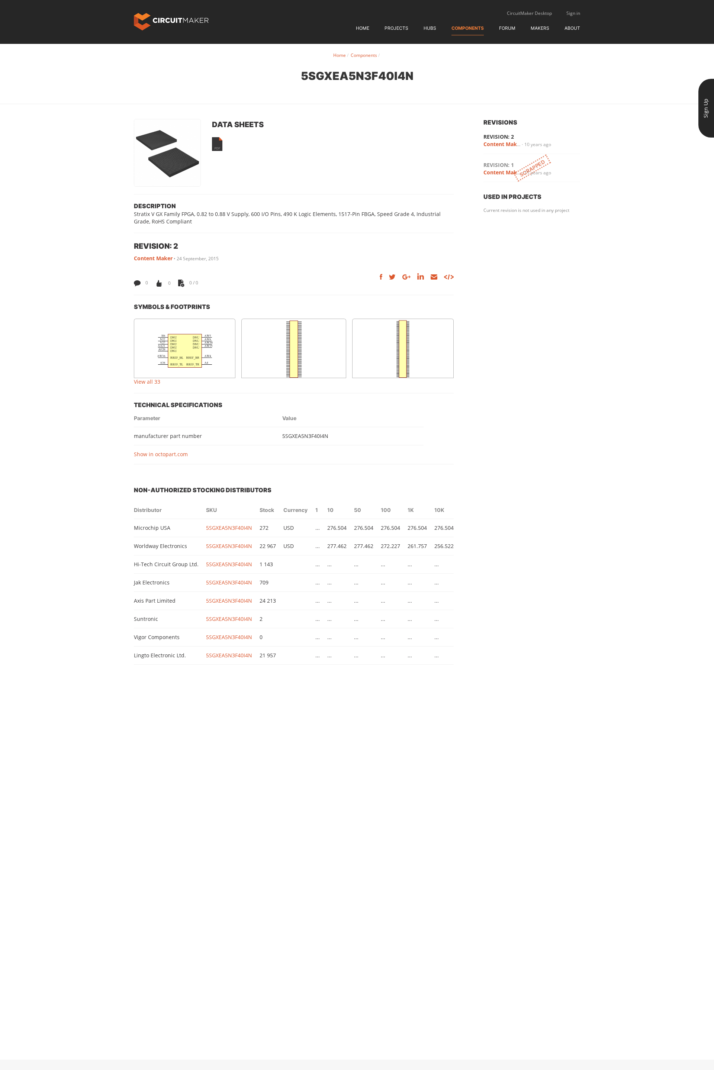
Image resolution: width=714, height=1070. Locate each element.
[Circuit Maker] (171, 21)
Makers (540, 28)
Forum (507, 28)
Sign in (573, 13)
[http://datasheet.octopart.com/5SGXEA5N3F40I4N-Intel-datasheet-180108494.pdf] (217, 144)
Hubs (430, 28)
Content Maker (153, 258)
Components (467, 28)
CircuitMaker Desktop (529, 13)
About (572, 28)
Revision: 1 (498, 164)
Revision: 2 (498, 136)
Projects (396, 28)
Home (362, 28)
